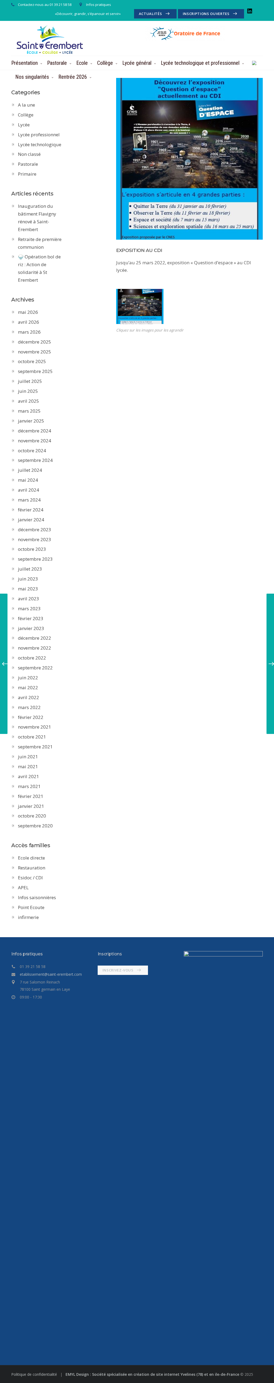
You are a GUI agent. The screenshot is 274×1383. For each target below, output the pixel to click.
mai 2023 (28, 589)
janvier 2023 (31, 628)
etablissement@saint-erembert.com (51, 974)
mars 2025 (29, 411)
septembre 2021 (35, 747)
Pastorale (57, 63)
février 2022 (30, 717)
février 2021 (30, 796)
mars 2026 (29, 332)
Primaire (27, 174)
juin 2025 (28, 391)
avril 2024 (28, 490)
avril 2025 (28, 401)
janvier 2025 (31, 421)
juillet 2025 (30, 381)
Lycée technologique (39, 144)
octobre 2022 (32, 658)
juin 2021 (28, 756)
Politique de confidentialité (34, 1374)
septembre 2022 (35, 668)
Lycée (24, 125)
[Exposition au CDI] (189, 159)
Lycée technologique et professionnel (200, 63)
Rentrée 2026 (72, 77)
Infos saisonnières (37, 897)
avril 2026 (28, 322)
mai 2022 (28, 687)
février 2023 (30, 618)
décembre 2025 (34, 342)
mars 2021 (29, 786)
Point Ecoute (31, 907)
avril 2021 (28, 776)
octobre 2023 (32, 549)
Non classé (29, 154)
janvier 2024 (31, 520)
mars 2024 (29, 500)
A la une (26, 105)
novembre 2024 (34, 441)
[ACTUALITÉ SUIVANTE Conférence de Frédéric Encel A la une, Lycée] (270, 664)
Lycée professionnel (39, 134)
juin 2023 (28, 579)
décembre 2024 (34, 431)
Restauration (31, 868)
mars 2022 (29, 707)
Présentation (24, 63)
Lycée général (136, 63)
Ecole (82, 63)
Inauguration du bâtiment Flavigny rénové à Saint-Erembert (37, 217)
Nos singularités (32, 77)
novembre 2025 (34, 352)
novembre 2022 (34, 648)
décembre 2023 (34, 529)
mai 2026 (28, 312)
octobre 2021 (32, 737)
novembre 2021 (34, 727)
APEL (23, 887)
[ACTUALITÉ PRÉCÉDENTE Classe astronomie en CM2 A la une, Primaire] (3, 664)
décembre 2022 (34, 638)
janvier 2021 (31, 806)
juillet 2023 (30, 569)
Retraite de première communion (40, 243)
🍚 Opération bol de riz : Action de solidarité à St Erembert (39, 268)
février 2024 (30, 510)
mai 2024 (28, 480)
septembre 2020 (35, 826)
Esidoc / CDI (30, 878)
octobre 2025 (32, 361)
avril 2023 (28, 599)
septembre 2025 (35, 371)
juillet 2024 (30, 470)
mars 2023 (29, 608)
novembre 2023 (34, 539)
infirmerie (28, 917)
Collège (105, 63)
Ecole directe (31, 858)
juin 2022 (28, 677)
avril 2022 (28, 697)
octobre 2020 (32, 816)
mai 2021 (28, 766)
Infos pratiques (98, 4)
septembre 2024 (35, 460)
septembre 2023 (35, 559)
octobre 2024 (32, 450)
